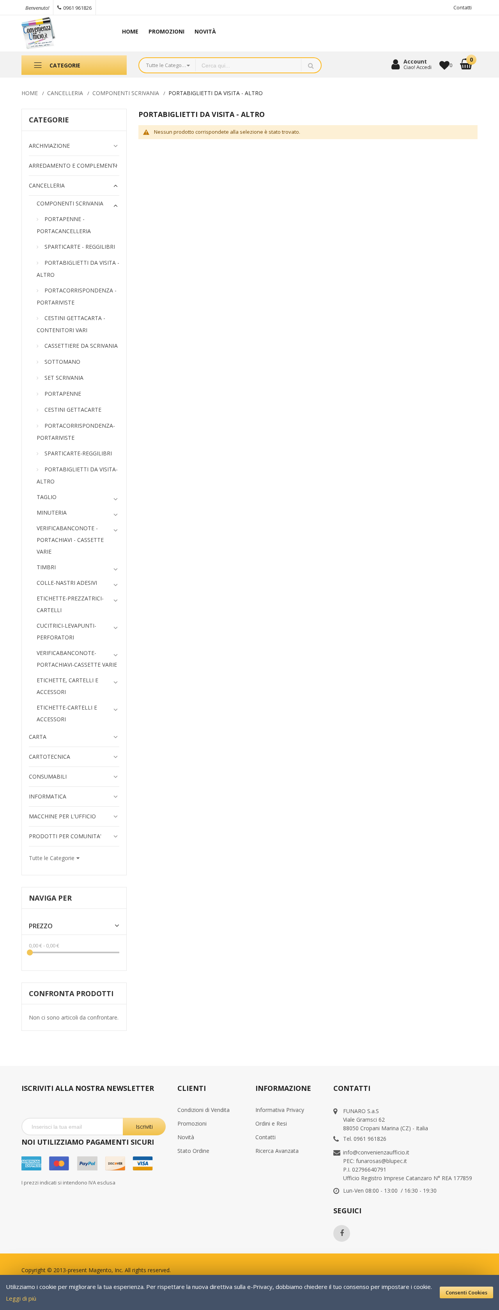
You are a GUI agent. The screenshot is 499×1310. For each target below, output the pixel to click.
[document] (249, 1292)
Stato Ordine (193, 1150)
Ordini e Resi (271, 1123)
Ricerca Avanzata (277, 1150)
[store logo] (62, 33)
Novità (185, 1137)
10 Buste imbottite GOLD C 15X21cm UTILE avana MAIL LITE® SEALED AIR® (81, 1255)
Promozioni (192, 1123)
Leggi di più (21, 1298)
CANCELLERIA (65, 93)
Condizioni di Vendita (203, 1110)
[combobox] (248, 65)
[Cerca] (311, 65)
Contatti (462, 7)
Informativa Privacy (279, 1110)
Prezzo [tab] (41, 926)
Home (29, 93)
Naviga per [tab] (50, 898)
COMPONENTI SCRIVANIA (125, 93)
